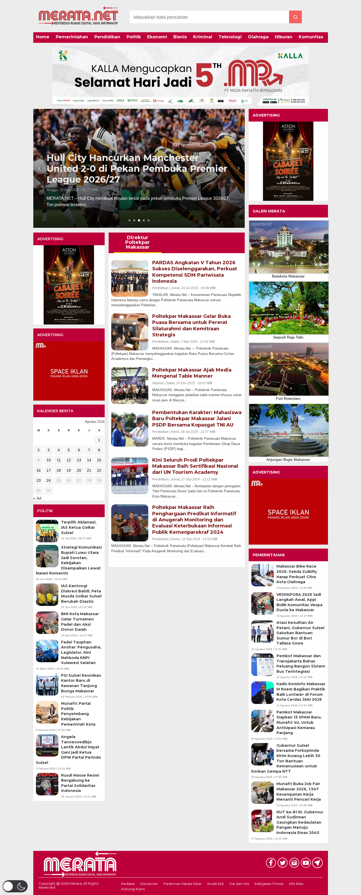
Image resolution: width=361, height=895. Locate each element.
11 (59, 460)
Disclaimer (149, 884)
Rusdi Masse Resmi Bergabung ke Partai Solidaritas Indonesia (80, 783)
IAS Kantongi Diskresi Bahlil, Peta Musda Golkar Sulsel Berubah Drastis (81, 593)
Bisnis (180, 36)
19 (69, 470)
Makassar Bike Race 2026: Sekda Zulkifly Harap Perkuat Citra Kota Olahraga (296, 574)
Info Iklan (296, 884)
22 (99, 470)
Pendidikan (107, 36)
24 (49, 480)
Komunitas (311, 36)
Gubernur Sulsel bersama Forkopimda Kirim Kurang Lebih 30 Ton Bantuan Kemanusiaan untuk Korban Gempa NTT (285, 758)
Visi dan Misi (239, 884)
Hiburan (283, 36)
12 (69, 460)
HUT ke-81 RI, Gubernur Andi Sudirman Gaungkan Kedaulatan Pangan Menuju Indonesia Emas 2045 (299, 822)
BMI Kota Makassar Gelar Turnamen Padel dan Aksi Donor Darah (80, 621)
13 (79, 460)
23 (38, 480)
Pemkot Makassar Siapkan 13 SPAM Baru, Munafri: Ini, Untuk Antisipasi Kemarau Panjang (299, 722)
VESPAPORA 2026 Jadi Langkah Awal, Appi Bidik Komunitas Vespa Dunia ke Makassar (299, 602)
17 (49, 470)
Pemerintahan (72, 36)
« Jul (37, 498)
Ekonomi (157, 36)
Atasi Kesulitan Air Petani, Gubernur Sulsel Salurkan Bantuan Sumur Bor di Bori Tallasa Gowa (300, 633)
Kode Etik (215, 884)
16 (38, 470)
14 (89, 460)
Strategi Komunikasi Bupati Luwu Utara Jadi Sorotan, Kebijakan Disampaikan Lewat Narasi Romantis (69, 560)
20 (79, 470)
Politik (134, 36)
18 (59, 470)
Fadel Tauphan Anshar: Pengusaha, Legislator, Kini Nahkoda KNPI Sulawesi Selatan (81, 652)
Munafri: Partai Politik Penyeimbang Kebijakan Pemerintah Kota (78, 713)
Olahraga (258, 36)
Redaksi (128, 884)
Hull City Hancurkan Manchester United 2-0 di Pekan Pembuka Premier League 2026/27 (137, 168)
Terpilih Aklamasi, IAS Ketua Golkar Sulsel (78, 527)
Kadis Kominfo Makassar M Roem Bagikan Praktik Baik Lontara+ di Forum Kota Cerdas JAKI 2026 (300, 691)
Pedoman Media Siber (183, 884)
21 (89, 470)
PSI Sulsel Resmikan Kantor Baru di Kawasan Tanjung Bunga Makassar (81, 683)
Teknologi (230, 36)
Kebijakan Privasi (269, 884)
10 (49, 460)
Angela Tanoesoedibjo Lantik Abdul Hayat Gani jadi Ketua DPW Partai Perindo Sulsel (68, 749)
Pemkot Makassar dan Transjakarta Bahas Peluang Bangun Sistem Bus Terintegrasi (300, 663)
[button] (15, 886)
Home (42, 36)
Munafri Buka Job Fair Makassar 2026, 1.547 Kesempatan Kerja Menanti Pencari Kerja (298, 791)
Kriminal (202, 36)
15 (99, 460)
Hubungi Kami (133, 889)
